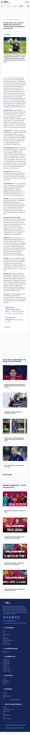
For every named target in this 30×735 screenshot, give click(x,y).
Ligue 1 (4, 631)
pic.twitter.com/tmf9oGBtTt (14, 313)
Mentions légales (6, 696)
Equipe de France (7, 643)
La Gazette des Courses (8, 709)
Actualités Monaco (7, 670)
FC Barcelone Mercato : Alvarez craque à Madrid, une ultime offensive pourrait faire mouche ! (15, 386)
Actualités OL (6, 665)
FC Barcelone (8, 78)
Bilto (4, 713)
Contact (4, 692)
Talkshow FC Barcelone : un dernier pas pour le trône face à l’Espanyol (14, 563)
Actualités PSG (6, 659)
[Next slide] (28, 6)
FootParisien (5, 680)
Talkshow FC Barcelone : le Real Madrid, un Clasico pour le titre (14, 589)
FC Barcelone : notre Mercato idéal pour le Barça (14, 511)
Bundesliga (5, 638)
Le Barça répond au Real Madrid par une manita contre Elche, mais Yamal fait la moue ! (14, 439)
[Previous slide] (2, 6)
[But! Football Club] (5, 2)
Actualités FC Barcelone (13, 19)
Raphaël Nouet (9, 31)
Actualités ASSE (6, 663)
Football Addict (6, 682)
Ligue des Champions (8, 640)
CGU (4, 697)
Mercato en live (6, 651)
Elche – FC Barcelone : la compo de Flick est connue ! (14, 466)
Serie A (4, 636)
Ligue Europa (6, 642)
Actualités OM (6, 661)
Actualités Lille (6, 669)
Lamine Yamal (9, 100)
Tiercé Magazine (6, 715)
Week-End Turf (6, 711)
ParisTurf (5, 707)
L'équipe (5, 694)
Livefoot (4, 678)
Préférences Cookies (15, 699)
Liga (5, 19)
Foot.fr (4, 684)
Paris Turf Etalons (7, 718)
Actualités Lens (6, 667)
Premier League (6, 634)
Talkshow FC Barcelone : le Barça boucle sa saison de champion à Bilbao (14, 537)
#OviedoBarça (19, 311)
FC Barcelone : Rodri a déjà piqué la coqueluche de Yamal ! (13, 412)
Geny (4, 716)
